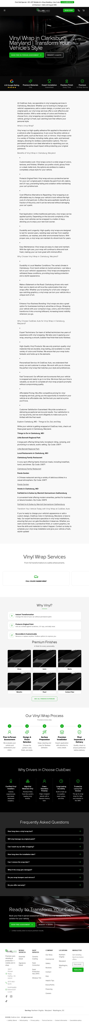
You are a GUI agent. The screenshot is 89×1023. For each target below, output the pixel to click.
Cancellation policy (76, 1020)
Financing (49, 989)
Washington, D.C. (63, 966)
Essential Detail (22, 958)
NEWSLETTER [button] (77, 950)
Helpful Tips (50, 980)
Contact (48, 972)
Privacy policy (35, 1020)
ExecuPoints (50, 985)
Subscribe (78, 970)
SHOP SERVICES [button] (35, 951)
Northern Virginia (62, 956)
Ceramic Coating (35, 958)
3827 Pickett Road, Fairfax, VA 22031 (12, 973)
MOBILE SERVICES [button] (22, 951)
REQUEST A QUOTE (54, 55)
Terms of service (47, 1020)
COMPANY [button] (49, 950)
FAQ (47, 976)
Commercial (50, 959)
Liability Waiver (12, 1020)
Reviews (48, 968)
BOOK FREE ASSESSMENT (20, 924)
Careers (48, 993)
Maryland (62, 961)
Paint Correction (36, 964)
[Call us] (78, 10)
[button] (4, 10)
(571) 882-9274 (11, 983)
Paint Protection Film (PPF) (36, 972)
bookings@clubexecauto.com (12, 989)
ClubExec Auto (15, 1017)
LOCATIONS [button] (63, 950)
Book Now (69, 10)
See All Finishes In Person (44, 699)
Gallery (48, 963)
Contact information (61, 1020)
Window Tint (36, 978)
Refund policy (24, 1020)
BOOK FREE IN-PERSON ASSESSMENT (25, 55)
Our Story (49, 955)
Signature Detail (22, 964)
